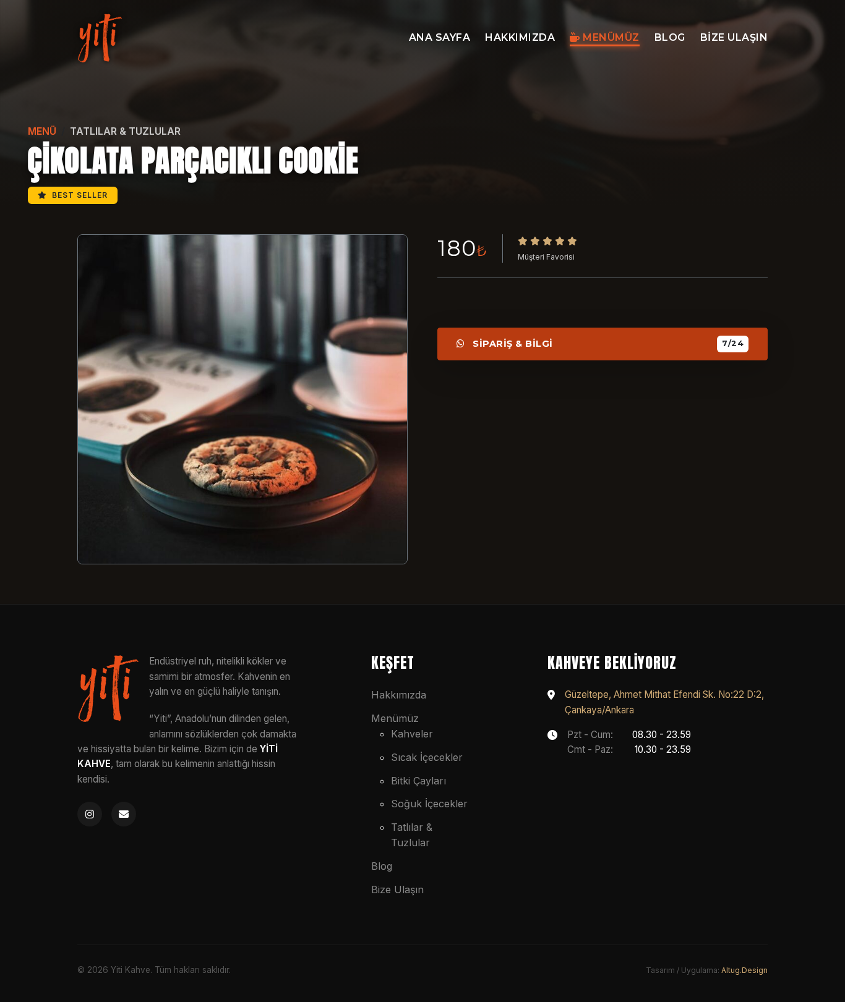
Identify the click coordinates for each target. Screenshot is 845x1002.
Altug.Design (744, 970)
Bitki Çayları (418, 781)
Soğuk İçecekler (429, 803)
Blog (669, 37)
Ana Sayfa (440, 37)
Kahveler (412, 734)
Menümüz (610, 37)
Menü (42, 131)
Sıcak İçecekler (427, 757)
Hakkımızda (520, 37)
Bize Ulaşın (734, 37)
